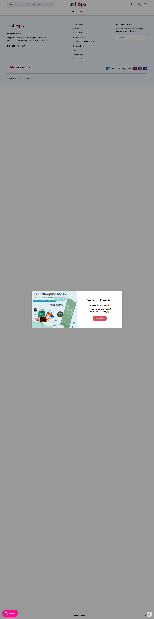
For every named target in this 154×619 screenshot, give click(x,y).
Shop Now (99, 318)
